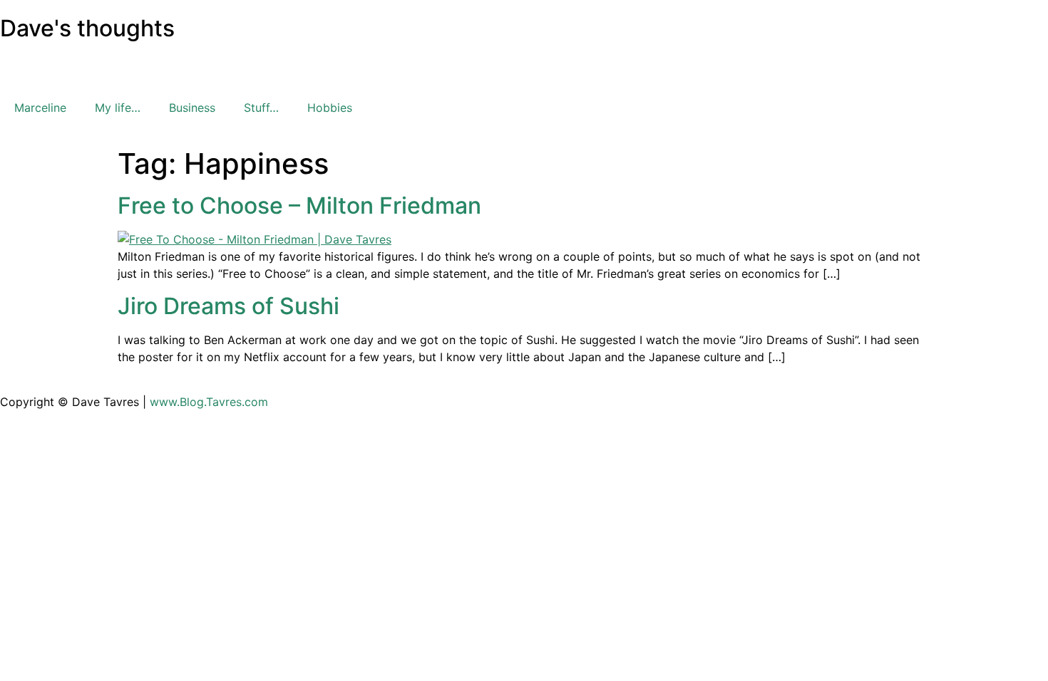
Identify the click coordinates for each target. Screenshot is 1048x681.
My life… (117, 107)
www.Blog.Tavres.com (209, 402)
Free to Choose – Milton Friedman (299, 205)
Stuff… (261, 107)
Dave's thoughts (87, 28)
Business (192, 107)
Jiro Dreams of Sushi (228, 306)
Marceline (40, 107)
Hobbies (329, 107)
